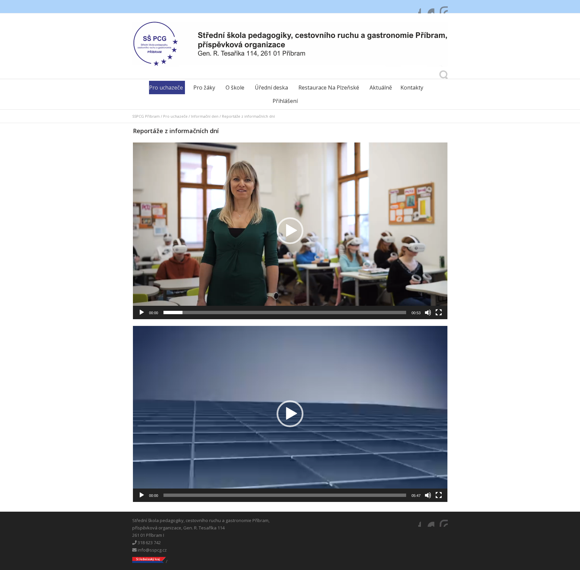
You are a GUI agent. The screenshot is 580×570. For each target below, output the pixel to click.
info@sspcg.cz (152, 550)
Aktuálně (381, 87)
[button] (290, 230)
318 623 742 (149, 542)
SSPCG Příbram (146, 116)
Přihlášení (285, 101)
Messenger (427, 6)
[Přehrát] (141, 312)
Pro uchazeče (166, 87)
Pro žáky (204, 87)
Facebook (414, 6)
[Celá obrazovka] (438, 312)
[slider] (284, 312)
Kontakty (411, 87)
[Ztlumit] (428, 312)
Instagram (441, 6)
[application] (290, 230)
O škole (235, 87)
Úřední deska (271, 87)
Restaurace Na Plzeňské (328, 87)
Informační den (205, 116)
